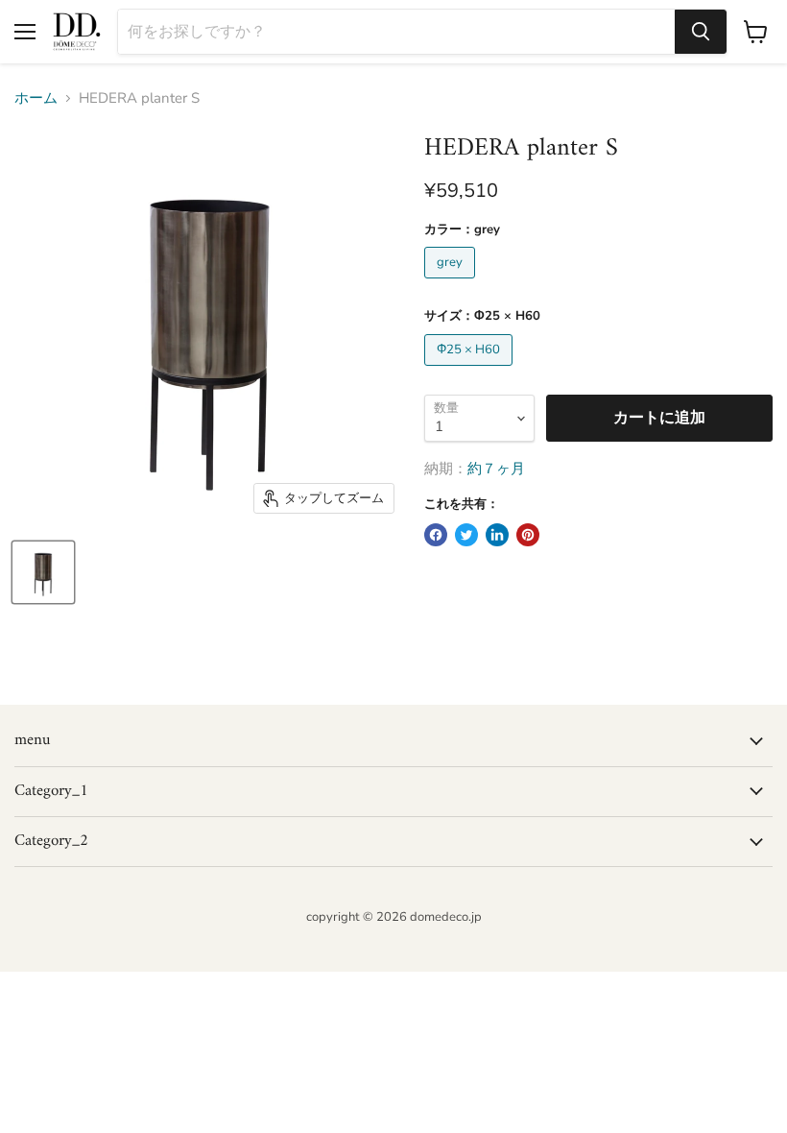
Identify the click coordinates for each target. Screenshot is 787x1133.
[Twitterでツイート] (466, 534)
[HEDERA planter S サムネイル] (43, 572)
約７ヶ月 (496, 468)
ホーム (36, 98)
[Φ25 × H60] (470, 370)
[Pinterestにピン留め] (527, 534)
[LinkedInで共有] (497, 534)
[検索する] (701, 32)
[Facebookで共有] (435, 534)
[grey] (452, 283)
